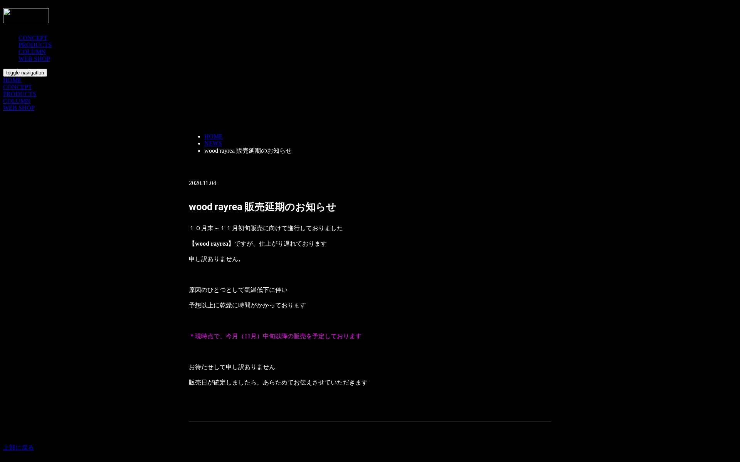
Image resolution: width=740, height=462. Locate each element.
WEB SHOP (34, 59)
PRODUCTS (35, 45)
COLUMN (32, 52)
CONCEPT (32, 38)
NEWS (213, 143)
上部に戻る (18, 447)
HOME (12, 80)
